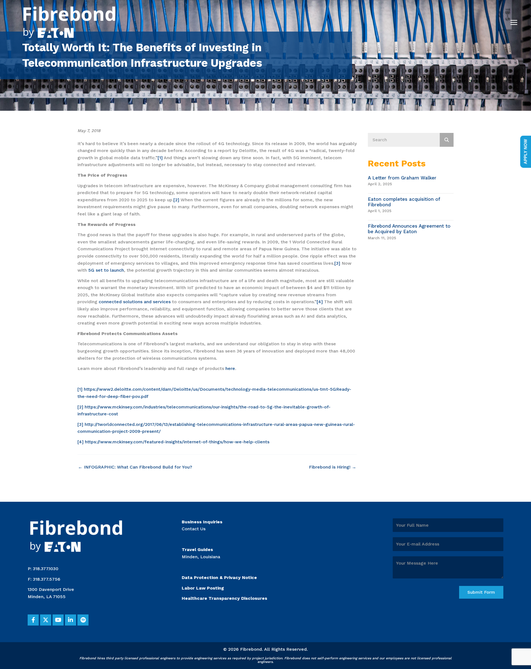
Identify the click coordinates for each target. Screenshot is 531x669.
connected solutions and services (135, 301)
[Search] (447, 140)
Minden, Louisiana (201, 556)
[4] (320, 301)
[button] (33, 620)
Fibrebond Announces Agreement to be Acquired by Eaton (409, 228)
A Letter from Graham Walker (402, 178)
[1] (160, 157)
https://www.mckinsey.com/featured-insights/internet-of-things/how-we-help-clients (177, 441)
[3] (337, 263)
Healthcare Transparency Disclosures (224, 598)
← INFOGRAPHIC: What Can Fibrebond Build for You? (135, 467)
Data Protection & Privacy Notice (219, 577)
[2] (176, 199)
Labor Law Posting (203, 588)
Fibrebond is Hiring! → (332, 467)
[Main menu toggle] (513, 22)
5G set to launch (106, 270)
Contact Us (193, 528)
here (230, 368)
